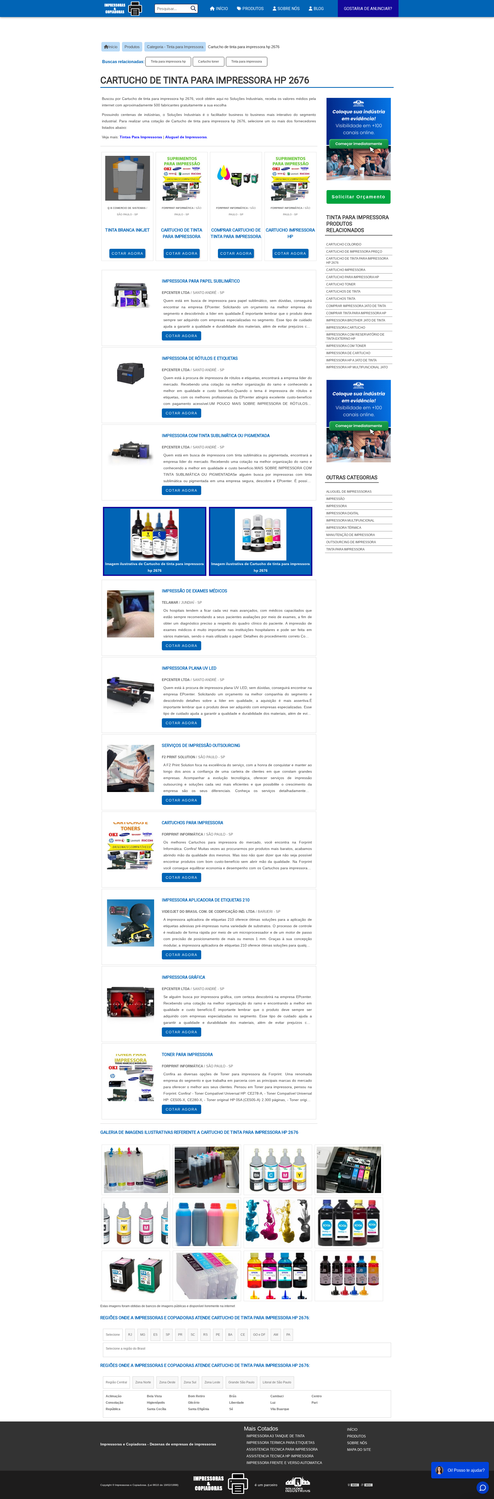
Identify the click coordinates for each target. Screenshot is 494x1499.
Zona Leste (212, 1382)
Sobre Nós (289, 8)
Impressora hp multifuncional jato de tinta (357, 369)
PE (218, 1334)
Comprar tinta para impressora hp (356, 313)
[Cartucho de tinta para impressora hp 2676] (154, 534)
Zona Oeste (167, 1382)
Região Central (116, 1382)
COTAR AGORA (127, 253)
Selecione (113, 1334)
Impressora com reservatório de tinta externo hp (355, 336)
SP (168, 1334)
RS (205, 1334)
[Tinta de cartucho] (207, 1276)
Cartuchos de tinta (343, 291)
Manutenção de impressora (350, 535)
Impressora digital (342, 513)
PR (180, 1334)
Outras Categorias (351, 477)
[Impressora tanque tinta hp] (207, 1170)
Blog (319, 8)
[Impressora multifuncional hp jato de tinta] (136, 1276)
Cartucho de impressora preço (354, 251)
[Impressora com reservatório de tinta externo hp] (207, 1223)
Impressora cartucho (345, 327)
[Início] (123, 8)
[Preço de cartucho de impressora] (278, 1276)
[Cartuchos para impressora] (130, 845)
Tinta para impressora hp (168, 61)
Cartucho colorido (343, 244)
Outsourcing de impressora (351, 542)
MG (142, 1334)
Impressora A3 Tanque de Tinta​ (275, 1436)
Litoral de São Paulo (277, 1382)
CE (243, 1334)
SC (193, 1334)
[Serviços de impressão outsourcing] (130, 768)
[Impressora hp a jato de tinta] (349, 1223)
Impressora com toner (346, 346)
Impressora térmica (343, 528)
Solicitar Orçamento (358, 196)
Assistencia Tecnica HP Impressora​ (280, 1456)
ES (155, 1334)
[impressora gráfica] (130, 1000)
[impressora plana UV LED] (130, 691)
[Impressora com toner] (278, 1170)
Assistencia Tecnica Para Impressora (282, 1449)
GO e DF (259, 1334)
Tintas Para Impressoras (141, 137)
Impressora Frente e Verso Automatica (284, 1463)
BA (230, 1334)
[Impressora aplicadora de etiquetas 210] (130, 923)
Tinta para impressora (246, 61)
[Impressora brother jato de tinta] (136, 1170)
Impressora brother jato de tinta (355, 320)
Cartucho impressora (345, 270)
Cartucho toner (208, 61)
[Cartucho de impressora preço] (349, 1276)
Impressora (336, 506)
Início (222, 8)
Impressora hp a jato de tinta (351, 360)
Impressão (335, 499)
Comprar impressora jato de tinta (356, 306)
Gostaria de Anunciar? (368, 8)
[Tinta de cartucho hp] (136, 1223)
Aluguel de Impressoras (186, 137)
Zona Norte (143, 1382)
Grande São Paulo (241, 1382)
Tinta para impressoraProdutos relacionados (357, 223)
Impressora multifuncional (350, 520)
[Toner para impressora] (130, 1077)
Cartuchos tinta (340, 299)
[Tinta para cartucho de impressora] (349, 1170)
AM (276, 1334)
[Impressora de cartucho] (278, 1223)
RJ (130, 1334)
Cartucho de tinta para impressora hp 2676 (357, 261)
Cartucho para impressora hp (352, 277)
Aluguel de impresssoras (349, 491)
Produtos (253, 8)
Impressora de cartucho (348, 353)
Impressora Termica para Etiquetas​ (280, 1443)
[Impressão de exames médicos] (130, 613)
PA (288, 1334)
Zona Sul (190, 1382)
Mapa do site (359, 1450)
